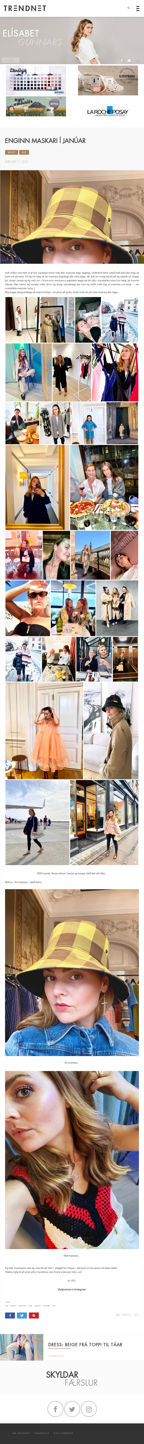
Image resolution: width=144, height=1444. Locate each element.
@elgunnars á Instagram (72, 1289)
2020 (6, 1306)
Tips (54, 1306)
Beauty (13, 1306)
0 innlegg (126, 1315)
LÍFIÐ (24, 152)
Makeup (38, 1306)
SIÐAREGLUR (42, 1433)
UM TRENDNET (21, 1433)
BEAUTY (11, 152)
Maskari (46, 1306)
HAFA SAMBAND (63, 1433)
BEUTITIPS (22, 1306)
